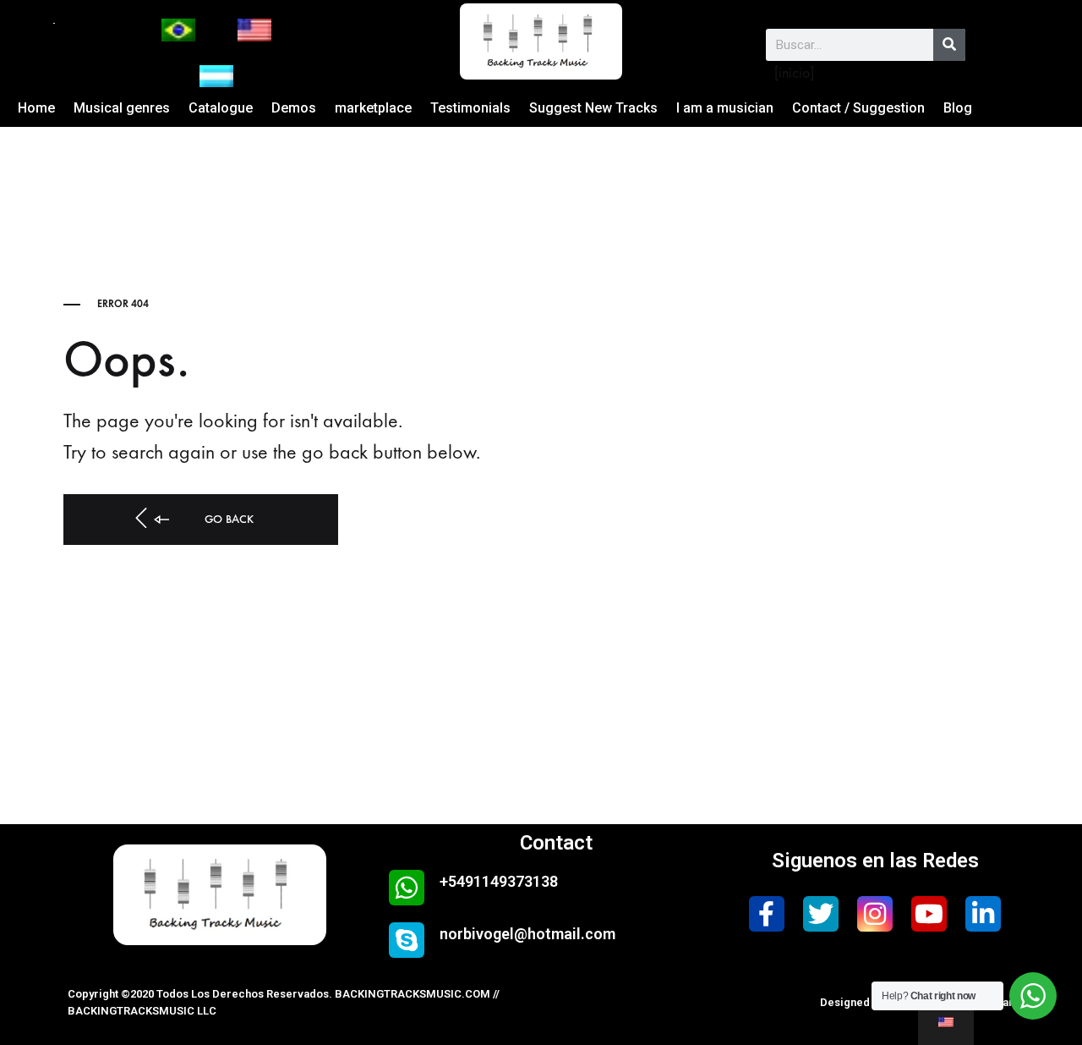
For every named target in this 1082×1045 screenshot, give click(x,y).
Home (36, 108)
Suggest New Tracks (593, 108)
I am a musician (724, 108)
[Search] (949, 45)
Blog (957, 108)
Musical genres (122, 108)
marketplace (373, 108)
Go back (227, 519)
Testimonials (470, 108)
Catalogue (221, 108)
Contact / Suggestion (858, 108)
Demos (293, 108)
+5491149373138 (499, 881)
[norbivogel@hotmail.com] (406, 940)
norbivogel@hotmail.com (527, 934)
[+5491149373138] (406, 887)
